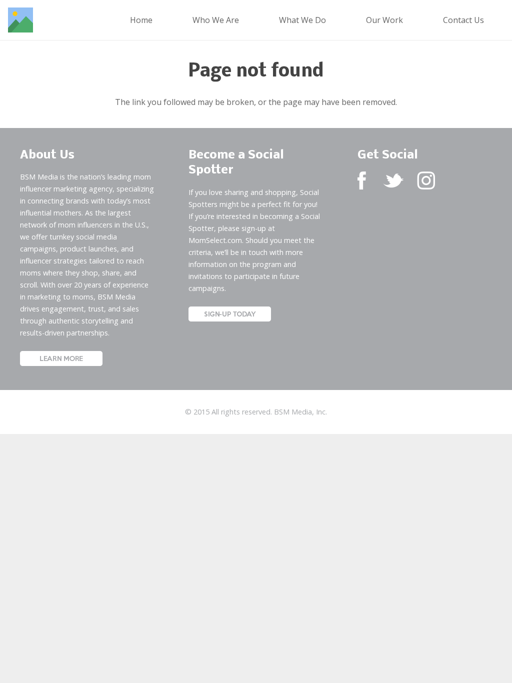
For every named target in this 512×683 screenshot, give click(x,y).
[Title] (20, 20)
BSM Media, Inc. (300, 411)
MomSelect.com (215, 240)
